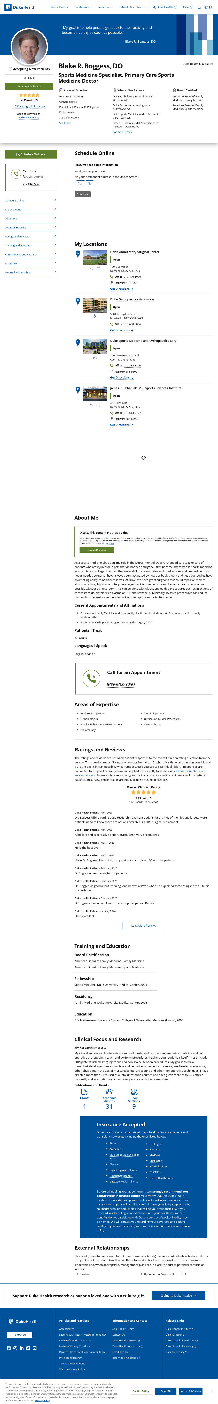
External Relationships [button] (18, 272)
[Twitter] (29, 1348)
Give (186, 7)
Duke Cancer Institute (178, 1329)
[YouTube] (35, 1348)
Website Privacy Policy (72, 1369)
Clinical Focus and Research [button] (21, 254)
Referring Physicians (124, 1357)
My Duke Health (162, 7)
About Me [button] (11, 218)
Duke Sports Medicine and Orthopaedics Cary (143, 341)
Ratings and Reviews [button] (17, 236)
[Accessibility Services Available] (91, 269)
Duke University (175, 1352)
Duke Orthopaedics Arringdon (132, 299)
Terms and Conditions (72, 1363)
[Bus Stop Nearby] (98, 269)
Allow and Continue (97, 549)
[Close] (212, 1391)
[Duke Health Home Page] (23, 1321)
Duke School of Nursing (179, 1346)
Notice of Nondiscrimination (75, 1340)
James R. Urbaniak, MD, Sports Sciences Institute (145, 388)
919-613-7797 (121, 684)
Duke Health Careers (124, 1340)
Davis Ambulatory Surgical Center (134, 252)
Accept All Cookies (191, 1391)
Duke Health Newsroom (126, 1346)
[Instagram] (16, 1348)
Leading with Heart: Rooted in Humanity (82, 1334)
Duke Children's (175, 1334)
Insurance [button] (11, 263)
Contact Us (20, 1334)
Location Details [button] (122, 132)
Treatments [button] (81, 7)
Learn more (109, 543)
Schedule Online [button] (28, 86)
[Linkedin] (22, 1348)
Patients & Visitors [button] (131, 7)
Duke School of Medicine (180, 1340)
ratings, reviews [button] (29, 106)
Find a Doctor (59, 7)
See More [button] (64, 123)
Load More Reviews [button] (143, 925)
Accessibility (66, 1329)
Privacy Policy (42, 1400)
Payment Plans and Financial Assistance (82, 1352)
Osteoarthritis (152, 724)
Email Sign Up (120, 1352)
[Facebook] (9, 1348)
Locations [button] (104, 7)
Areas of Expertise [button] (15, 227)
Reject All (166, 1391)
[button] (209, 7)
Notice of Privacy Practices (74, 1346)
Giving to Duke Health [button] (176, 1296)
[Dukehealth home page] (24, 7)
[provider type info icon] (211, 64)
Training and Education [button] (18, 245)
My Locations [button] (13, 209)
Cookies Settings (141, 1391)
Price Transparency (70, 1357)
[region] (109, 1391)
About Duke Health (123, 1329)
